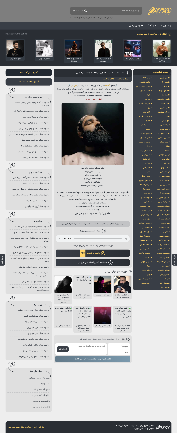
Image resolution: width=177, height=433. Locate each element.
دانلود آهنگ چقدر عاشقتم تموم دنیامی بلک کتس (29, 134)
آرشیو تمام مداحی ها (29, 82)
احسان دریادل (163, 90)
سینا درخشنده (145, 184)
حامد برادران (145, 125)
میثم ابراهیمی (163, 270)
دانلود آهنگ (152, 25)
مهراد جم (165, 266)
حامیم (148, 129)
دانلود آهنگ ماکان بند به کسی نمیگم (34, 356)
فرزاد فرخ (146, 219)
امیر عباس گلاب (144, 103)
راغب (167, 150)
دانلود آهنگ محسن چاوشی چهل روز (34, 128)
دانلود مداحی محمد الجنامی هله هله (34, 267)
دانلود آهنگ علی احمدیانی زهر (36, 321)
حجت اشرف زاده (163, 133)
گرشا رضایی (146, 227)
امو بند (147, 99)
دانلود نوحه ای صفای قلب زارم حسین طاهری (31, 252)
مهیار (148, 266)
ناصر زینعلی (164, 274)
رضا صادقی (146, 159)
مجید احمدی (145, 232)
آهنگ (107, 85)
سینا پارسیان (164, 184)
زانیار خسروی (164, 176)
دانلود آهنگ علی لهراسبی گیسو (36, 316)
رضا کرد (166, 163)
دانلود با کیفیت (90, 253)
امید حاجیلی (164, 103)
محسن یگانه (164, 240)
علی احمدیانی (145, 206)
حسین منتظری (163, 137)
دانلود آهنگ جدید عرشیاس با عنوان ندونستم (30, 189)
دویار (148, 146)
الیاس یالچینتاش (163, 99)
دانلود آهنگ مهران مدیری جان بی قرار (33, 310)
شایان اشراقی (164, 193)
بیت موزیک (166, 25)
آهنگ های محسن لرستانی (39, 378)
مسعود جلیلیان (163, 253)
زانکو (148, 172)
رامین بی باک (145, 150)
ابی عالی (165, 86)
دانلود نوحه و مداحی (41, 401)
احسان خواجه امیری (143, 86)
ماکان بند (165, 232)
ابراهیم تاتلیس (145, 82)
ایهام (148, 107)
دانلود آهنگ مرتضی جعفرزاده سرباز (35, 146)
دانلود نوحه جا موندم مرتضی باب (35, 281)
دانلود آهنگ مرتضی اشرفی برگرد (36, 345)
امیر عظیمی (164, 107)
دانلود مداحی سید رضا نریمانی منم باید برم (31, 232)
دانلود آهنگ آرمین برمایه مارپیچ (36, 350)
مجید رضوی (164, 236)
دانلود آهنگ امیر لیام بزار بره (38, 327)
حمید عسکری (145, 137)
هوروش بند (164, 283)
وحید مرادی (145, 283)
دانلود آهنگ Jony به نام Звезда (36, 157)
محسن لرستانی (144, 236)
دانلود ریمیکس (136, 25)
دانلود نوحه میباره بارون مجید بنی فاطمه (32, 226)
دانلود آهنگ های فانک (41, 389)
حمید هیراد (164, 142)
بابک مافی (146, 112)
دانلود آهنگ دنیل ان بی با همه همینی (33, 151)
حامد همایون (164, 129)
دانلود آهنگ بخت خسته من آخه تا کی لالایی (31, 111)
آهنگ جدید (45, 383)
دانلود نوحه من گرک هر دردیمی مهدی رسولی (31, 246)
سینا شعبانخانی (163, 189)
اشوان (148, 95)
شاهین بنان (146, 189)
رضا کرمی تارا (145, 163)
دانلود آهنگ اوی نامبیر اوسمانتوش (35, 140)
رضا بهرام (165, 159)
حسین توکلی (145, 133)
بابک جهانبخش (163, 112)
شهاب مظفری (145, 197)
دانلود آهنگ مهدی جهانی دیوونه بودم (33, 122)
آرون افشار (146, 78)
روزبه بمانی (164, 172)
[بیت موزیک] (159, 11)
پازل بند (147, 120)
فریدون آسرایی (144, 223)
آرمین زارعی (164, 78)
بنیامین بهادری (144, 116)
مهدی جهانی (145, 261)
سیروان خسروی (144, 180)
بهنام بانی (165, 120)
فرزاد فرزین (164, 223)
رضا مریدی (165, 167)
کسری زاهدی (164, 227)
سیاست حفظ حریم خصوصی (19, 427)
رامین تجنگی (164, 155)
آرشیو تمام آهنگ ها (29, 72)
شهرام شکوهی (163, 202)
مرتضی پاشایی (145, 249)
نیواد (167, 279)
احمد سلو (165, 95)
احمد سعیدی (145, 90)
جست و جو (78, 10)
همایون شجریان (144, 279)
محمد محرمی (145, 244)
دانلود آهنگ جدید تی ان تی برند (36, 183)
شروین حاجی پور (162, 197)
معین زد (147, 257)
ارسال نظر (63, 349)
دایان (167, 146)
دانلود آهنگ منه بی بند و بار (37, 200)
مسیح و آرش (164, 257)
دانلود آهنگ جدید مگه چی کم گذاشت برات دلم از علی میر (99, 72)
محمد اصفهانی (144, 240)
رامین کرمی (146, 155)
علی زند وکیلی (163, 210)
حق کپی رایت (39, 427)
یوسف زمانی (164, 287)
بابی (167, 116)
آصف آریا (165, 82)
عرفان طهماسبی (163, 206)
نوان (148, 274)
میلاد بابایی (146, 270)
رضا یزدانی (146, 167)
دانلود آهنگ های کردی (41, 395)
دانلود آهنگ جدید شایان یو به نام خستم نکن (30, 195)
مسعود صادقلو (144, 253)
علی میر (74, 85)
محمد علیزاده (163, 244)
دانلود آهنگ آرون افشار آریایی (37, 206)
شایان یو (147, 193)
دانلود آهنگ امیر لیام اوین (38, 333)
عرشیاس (147, 202)
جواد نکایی (164, 125)
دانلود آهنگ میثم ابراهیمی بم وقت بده (33, 339)
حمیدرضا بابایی (144, 142)
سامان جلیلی (145, 176)
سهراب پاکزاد (164, 180)
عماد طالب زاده (163, 219)
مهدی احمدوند (163, 261)
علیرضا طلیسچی (163, 214)
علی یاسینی (146, 210)
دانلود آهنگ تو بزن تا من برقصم (36, 117)
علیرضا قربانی (145, 214)
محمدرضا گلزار (163, 249)
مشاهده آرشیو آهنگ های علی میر (92, 262)
